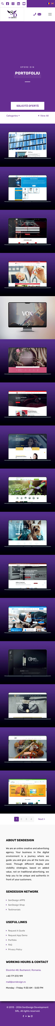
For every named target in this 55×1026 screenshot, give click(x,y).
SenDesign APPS (16, 900)
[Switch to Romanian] (49, 3)
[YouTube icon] (26, 1016)
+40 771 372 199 (14, 976)
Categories (12, 115)
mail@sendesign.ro (16, 982)
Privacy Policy (15, 949)
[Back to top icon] (49, 1020)
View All (44, 115)
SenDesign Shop (16, 905)
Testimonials (14, 909)
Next (40, 819)
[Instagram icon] (32, 1016)
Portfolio (12, 940)
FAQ (10, 944)
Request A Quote (16, 930)
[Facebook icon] (23, 1016)
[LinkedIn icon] (29, 1016)
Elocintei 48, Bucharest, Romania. (23, 970)
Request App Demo (17, 935)
